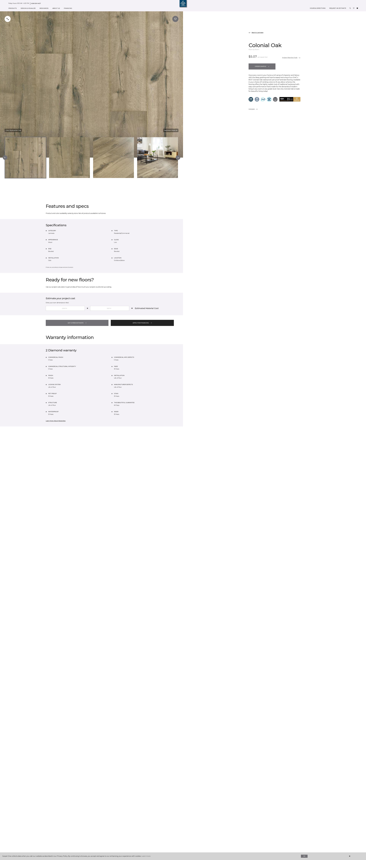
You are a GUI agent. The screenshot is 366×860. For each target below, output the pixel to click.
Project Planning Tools (289, 58)
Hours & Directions (317, 8)
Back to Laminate (257, 32)
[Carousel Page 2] (69, 157)
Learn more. (146, 856)
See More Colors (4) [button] (170, 130)
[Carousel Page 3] (113, 157)
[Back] (5, 157)
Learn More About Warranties (55, 421)
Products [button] (12, 8)
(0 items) (357, 8)
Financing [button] (68, 8)
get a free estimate (75, 323)
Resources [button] (44, 8)
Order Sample (260, 66)
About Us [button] (56, 8)
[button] (350, 8)
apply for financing (141, 323)
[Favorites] (354, 8)
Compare (252, 109)
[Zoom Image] (8, 19)
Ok (304, 856)
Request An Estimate (337, 8)
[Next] (178, 157)
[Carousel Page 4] (157, 157)
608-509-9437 (36, 3)
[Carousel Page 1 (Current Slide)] (25, 157)
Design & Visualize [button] (28, 8)
